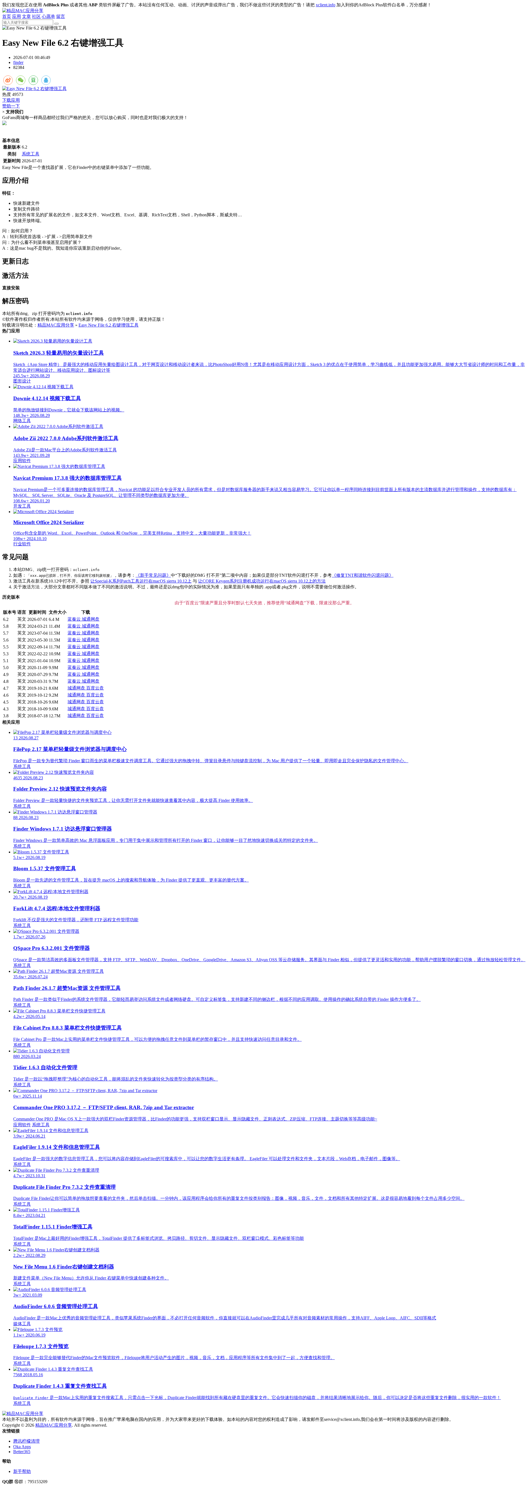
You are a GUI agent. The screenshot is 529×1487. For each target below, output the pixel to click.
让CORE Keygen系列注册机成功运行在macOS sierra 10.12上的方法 (262, 581)
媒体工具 (22, 1323)
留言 (60, 16)
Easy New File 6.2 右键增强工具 (109, 325)
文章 (26, 16)
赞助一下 (11, 106)
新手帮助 (22, 1471)
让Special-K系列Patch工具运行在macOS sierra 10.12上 (140, 581)
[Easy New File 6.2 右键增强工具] (264, 89)
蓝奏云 (75, 619)
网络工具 (22, 420)
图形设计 (22, 381)
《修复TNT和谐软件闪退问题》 (362, 575)
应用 (16, 16)
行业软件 (22, 544)
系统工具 (30, 154)
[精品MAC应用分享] (22, 10)
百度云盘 (95, 688)
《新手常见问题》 (153, 575)
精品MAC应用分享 (55, 325)
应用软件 (22, 460)
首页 (6, 16)
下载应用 (11, 100)
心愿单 (48, 16)
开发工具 (22, 506)
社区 (36, 16)
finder (18, 62)
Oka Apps (22, 1446)
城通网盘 (90, 619)
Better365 (21, 1451)
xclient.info (325, 4)
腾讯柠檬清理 (26, 1441)
